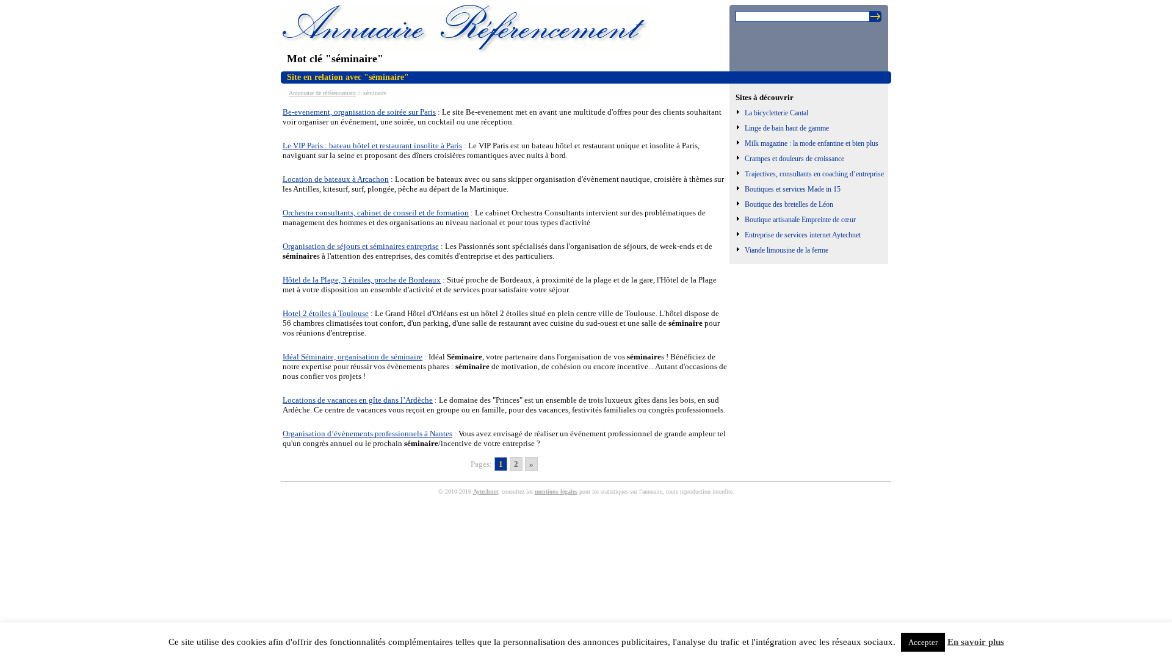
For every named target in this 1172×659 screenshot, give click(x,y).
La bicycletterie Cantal (776, 113)
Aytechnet (485, 491)
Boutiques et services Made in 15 (793, 189)
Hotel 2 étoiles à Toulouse (326, 313)
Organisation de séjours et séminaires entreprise (361, 246)
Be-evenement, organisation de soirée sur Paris (359, 112)
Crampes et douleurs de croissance (794, 158)
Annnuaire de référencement (322, 93)
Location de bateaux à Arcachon (336, 179)
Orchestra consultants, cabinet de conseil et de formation (376, 212)
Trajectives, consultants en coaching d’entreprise (814, 174)
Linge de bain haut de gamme (787, 128)
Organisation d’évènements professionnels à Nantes (367, 433)
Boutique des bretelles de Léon (789, 204)
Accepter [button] (923, 642)
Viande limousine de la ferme (786, 250)
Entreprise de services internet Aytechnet (803, 235)
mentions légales (556, 491)
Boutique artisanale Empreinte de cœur (800, 219)
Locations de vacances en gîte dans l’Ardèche (358, 400)
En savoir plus (975, 642)
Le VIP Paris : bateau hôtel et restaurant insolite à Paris (372, 145)
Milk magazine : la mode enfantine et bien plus (811, 143)
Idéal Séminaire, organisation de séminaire (352, 356)
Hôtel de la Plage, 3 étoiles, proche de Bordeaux (362, 279)
